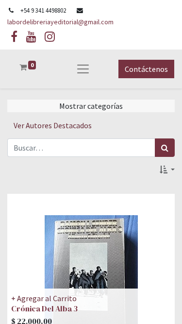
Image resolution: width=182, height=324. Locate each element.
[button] (167, 169)
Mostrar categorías (91, 106)
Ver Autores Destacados (53, 125)
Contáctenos (146, 69)
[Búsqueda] (165, 147)
